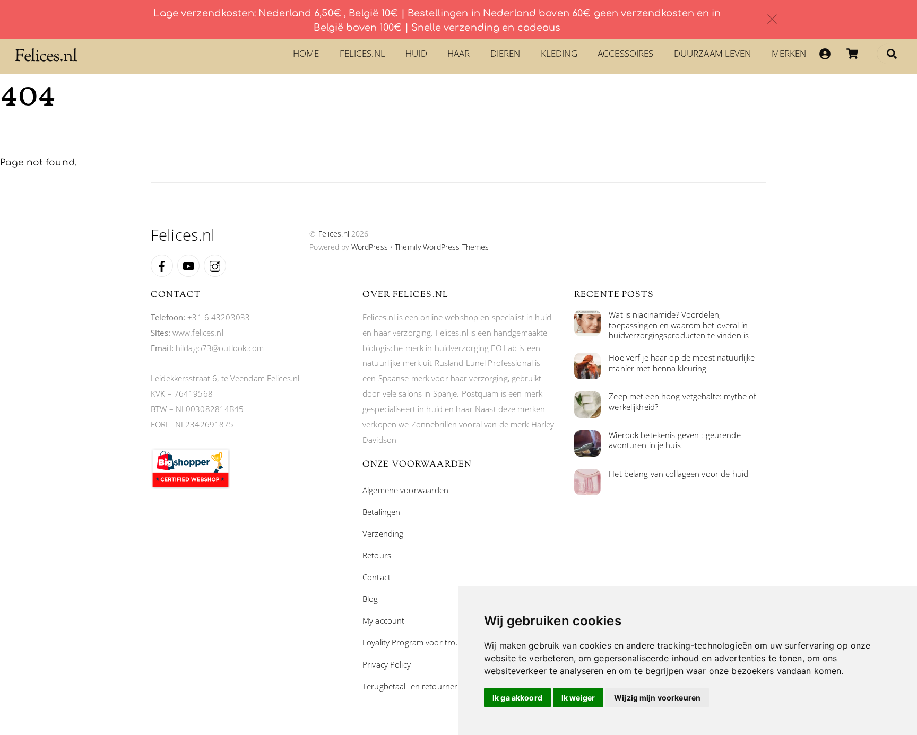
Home (306, 53)
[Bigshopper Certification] (190, 485)
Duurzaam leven (712, 53)
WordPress (369, 247)
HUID (416, 53)
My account (383, 620)
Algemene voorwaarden (405, 490)
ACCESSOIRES (625, 53)
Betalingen (381, 511)
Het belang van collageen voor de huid (678, 474)
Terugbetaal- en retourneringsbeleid (428, 686)
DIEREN (505, 53)
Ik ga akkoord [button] (517, 697)
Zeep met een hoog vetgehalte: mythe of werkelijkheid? (682, 401)
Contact (376, 577)
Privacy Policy (386, 664)
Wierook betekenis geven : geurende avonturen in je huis (674, 440)
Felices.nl (362, 53)
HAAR (458, 53)
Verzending (382, 533)
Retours (376, 555)
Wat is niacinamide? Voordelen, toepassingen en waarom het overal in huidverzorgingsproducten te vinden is (679, 325)
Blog (370, 598)
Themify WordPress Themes (442, 247)
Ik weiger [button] (578, 697)
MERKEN (789, 53)
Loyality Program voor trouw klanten (428, 642)
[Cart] (852, 53)
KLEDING (559, 53)
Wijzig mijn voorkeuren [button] (657, 697)
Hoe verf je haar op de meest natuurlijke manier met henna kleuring (682, 363)
